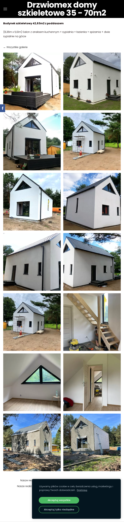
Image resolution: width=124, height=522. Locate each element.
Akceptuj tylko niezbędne (59, 509)
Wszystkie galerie (17, 47)
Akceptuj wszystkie (59, 500)
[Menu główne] (5, 9)
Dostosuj (82, 490)
